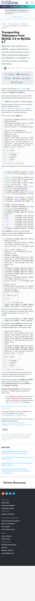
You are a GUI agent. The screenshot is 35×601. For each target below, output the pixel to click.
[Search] (32, 2)
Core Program (5, 526)
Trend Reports (13, 6)
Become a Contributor (8, 524)
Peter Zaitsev (11, 68)
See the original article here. (17, 436)
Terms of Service (6, 536)
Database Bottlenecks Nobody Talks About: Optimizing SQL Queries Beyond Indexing (15, 452)
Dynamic (19, 402)
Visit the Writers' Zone (8, 529)
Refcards (4, 6)
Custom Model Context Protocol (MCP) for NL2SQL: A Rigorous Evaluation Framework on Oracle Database (16, 471)
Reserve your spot (17, 16)
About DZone (5, 503)
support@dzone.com (7, 553)
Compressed (12, 402)
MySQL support (22, 88)
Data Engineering (13, 24)
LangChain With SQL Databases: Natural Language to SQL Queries (17, 458)
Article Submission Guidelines (10, 521)
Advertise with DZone (7, 514)
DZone (4, 24)
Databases (24, 24)
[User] (26, 2)
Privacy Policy (5, 539)
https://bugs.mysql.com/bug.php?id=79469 (14, 415)
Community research (7, 508)
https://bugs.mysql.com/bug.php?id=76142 (14, 108)
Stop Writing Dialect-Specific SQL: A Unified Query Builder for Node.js (17, 464)
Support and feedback (8, 505)
